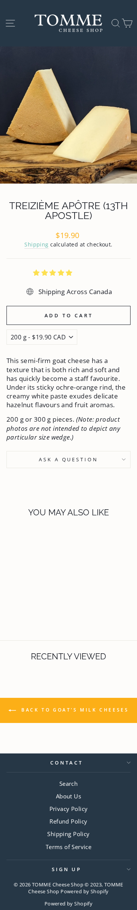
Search (68, 783)
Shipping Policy (68, 834)
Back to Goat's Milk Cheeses (74, 710)
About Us (68, 796)
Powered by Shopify (68, 903)
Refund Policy (68, 821)
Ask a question (69, 459)
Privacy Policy (68, 808)
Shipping (36, 244)
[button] (53, 272)
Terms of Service (69, 847)
